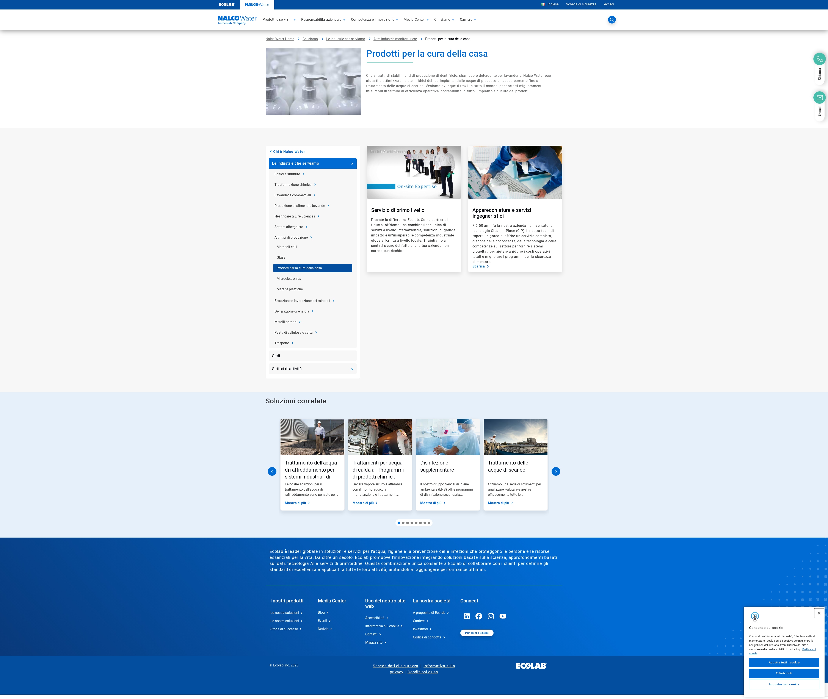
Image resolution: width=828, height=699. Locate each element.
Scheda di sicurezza (581, 4)
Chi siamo (310, 39)
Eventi (322, 621)
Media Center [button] (414, 19)
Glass (281, 257)
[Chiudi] (819, 613)
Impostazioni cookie (784, 684)
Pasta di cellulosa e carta (293, 332)
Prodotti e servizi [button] (276, 19)
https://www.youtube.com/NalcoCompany (503, 616)
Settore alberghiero (288, 227)
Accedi (609, 4)
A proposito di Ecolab (429, 613)
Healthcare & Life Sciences (294, 216)
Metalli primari (285, 322)
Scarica (478, 266)
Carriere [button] (466, 19)
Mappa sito (374, 642)
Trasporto (281, 343)
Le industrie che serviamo (345, 39)
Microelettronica (289, 279)
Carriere (419, 621)
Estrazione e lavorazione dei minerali (302, 301)
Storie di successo (284, 629)
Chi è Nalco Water (289, 152)
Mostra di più (295, 503)
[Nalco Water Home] (236, 21)
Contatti (371, 634)
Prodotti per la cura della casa (299, 268)
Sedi (276, 355)
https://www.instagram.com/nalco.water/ (491, 616)
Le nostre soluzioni (284, 613)
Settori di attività (287, 368)
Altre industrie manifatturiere (395, 39)
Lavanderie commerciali (292, 195)
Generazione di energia (291, 311)
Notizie (323, 629)
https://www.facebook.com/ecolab (479, 616)
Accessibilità (374, 618)
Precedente (272, 471)
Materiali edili (287, 247)
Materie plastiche (290, 289)
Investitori (420, 629)
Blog (321, 612)
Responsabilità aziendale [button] (321, 19)
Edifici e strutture (287, 174)
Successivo (556, 471)
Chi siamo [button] (442, 19)
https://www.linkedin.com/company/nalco (467, 616)
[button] (295, 20)
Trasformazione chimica (293, 185)
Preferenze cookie (477, 633)
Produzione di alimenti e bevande (299, 206)
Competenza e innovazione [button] (372, 19)
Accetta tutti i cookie (784, 662)
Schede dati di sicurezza (395, 666)
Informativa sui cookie (382, 626)
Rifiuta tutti (784, 673)
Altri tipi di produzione (291, 237)
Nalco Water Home (280, 39)
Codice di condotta (427, 637)
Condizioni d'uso (423, 672)
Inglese (553, 4)
